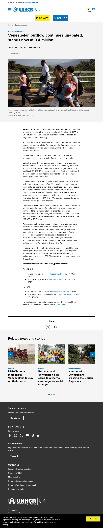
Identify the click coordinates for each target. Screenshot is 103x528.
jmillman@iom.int (57, 291)
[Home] (21, 9)
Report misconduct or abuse (20, 481)
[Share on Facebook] (54, 327)
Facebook (9, 435)
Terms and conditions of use (17, 513)
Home (10, 25)
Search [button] (83, 11)
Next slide (92, 354)
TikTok (33, 435)
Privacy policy (12, 510)
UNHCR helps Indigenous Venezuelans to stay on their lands (20, 376)
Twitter (21, 435)
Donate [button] (89, 11)
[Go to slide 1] (49, 395)
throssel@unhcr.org (57, 273)
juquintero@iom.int (66, 294)
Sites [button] (93, 11)
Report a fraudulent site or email (22, 485)
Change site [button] (30, 2)
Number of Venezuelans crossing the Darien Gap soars (80, 376)
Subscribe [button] (14, 455)
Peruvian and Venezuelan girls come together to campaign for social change (50, 378)
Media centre (14, 477)
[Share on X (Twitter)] (48, 327)
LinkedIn (38, 435)
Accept (93, 519)
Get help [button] (62, 18)
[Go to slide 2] (52, 395)
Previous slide (10, 354)
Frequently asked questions (20, 469)
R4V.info (61, 304)
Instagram (15, 435)
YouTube (27, 435)
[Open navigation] (9, 9)
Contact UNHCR (15, 473)
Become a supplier (16, 489)
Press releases (21, 25)
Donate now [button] (15, 418)
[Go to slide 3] (54, 395)
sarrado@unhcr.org (57, 279)
